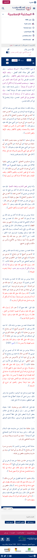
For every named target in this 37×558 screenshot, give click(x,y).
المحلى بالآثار (25, 45)
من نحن (6, 532)
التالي (5, 509)
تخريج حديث (9, 522)
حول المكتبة (27, 27)
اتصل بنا (13, 532)
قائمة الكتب (27, 31)
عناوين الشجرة (20, 522)
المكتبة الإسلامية (20, 14)
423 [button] (15, 60)
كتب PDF (28, 20)
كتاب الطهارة (17, 45)
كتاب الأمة (27, 24)
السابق (9, 509)
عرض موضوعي (27, 35)
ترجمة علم (31, 522)
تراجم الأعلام (27, 39)
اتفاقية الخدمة (20, 532)
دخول (6, 2)
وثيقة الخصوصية (31, 532)
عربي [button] (32, 2)
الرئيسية (31, 45)
